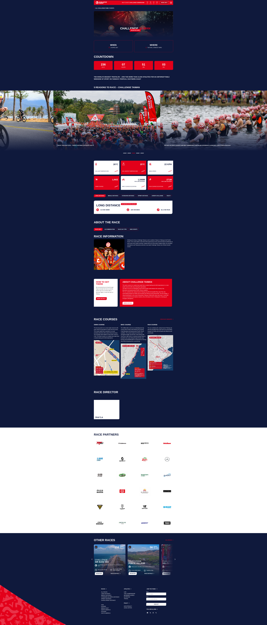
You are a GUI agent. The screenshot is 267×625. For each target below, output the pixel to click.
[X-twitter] (150, 613)
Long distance (99, 195)
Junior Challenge (157, 195)
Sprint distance (143, 195)
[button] (92, 559)
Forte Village (137, 563)
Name (147, 591)
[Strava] (156, 613)
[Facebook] (147, 613)
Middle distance (113, 195)
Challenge (101, 560)
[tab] (98, 229)
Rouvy (169, 195)
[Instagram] (153, 613)
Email (147, 596)
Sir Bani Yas (102, 562)
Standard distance (128, 195)
